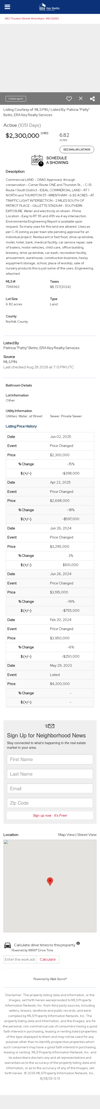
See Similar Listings (76, 149)
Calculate (48, 959)
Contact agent (16, 98)
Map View (66, 834)
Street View (87, 834)
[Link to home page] (50, 7)
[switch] (69, 99)
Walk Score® (58, 979)
